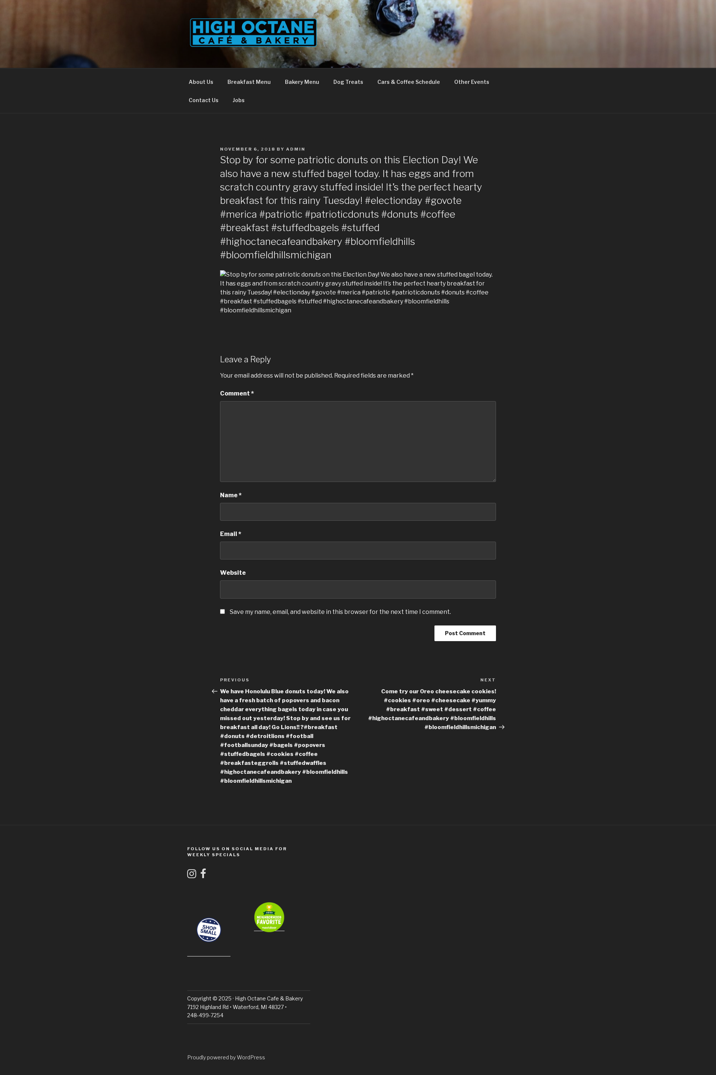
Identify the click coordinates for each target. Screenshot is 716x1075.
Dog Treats (348, 82)
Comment (237, 393)
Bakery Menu (302, 82)
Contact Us (204, 100)
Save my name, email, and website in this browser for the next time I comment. (340, 611)
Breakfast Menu (249, 82)
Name (231, 495)
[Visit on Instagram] (191, 875)
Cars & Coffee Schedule (408, 82)
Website (233, 572)
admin (295, 149)
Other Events (471, 82)
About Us (201, 82)
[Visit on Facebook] (203, 875)
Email (230, 534)
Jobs (239, 100)
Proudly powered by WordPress (226, 1057)
